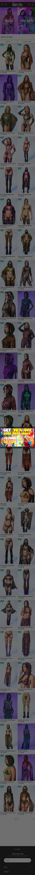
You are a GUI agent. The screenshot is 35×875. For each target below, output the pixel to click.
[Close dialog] (33, 429)
